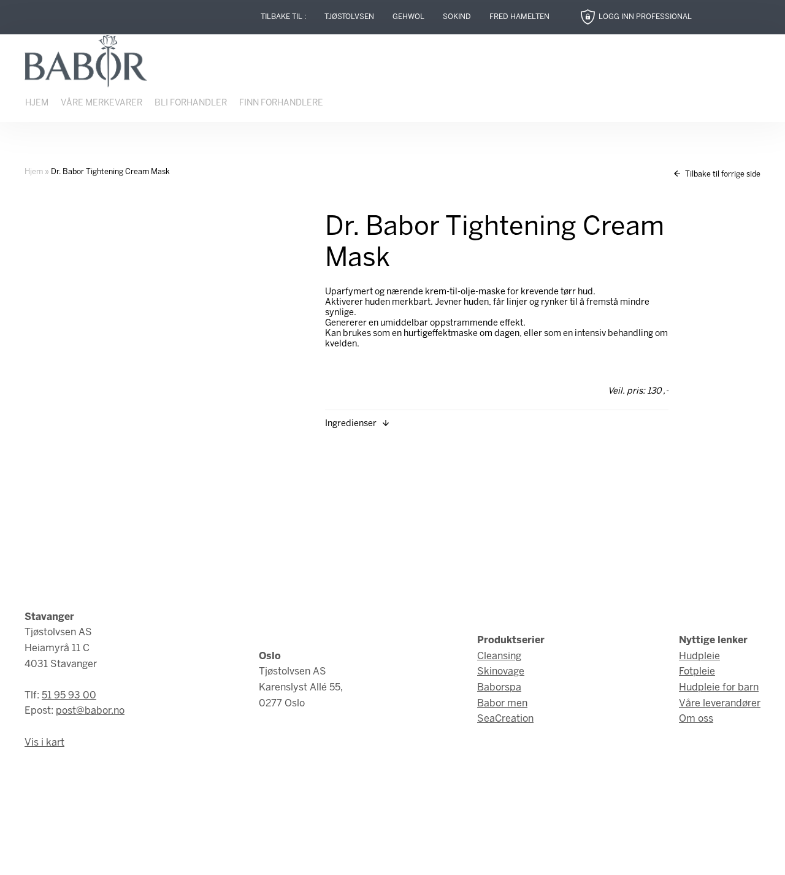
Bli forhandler (191, 103)
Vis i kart (44, 742)
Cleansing (499, 656)
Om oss (696, 719)
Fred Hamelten (519, 16)
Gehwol (408, 16)
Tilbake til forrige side (721, 174)
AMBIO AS (498, 857)
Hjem (36, 103)
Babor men (502, 703)
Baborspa (499, 687)
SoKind (457, 16)
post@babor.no (90, 711)
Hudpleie (699, 656)
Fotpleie (697, 671)
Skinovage (500, 671)
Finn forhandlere (281, 103)
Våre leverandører (719, 703)
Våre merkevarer (101, 103)
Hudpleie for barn (719, 687)
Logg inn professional (645, 16)
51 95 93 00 (69, 695)
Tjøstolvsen (349, 16)
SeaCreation (505, 719)
